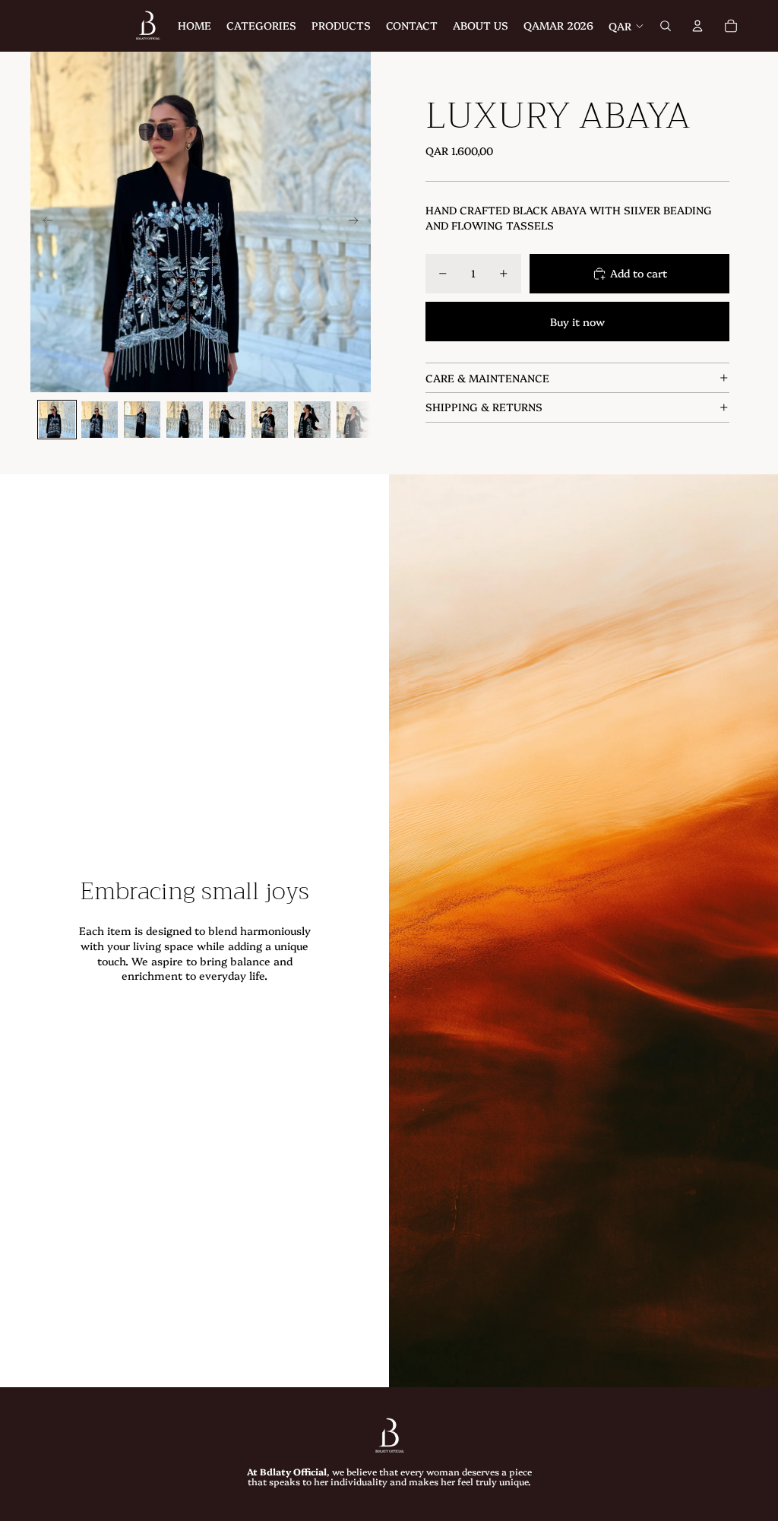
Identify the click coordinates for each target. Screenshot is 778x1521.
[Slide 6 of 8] (269, 419)
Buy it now (577, 321)
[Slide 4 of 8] (184, 419)
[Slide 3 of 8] (142, 419)
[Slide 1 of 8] (57, 419)
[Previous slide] (42, 222)
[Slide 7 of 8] (312, 419)
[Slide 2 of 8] (99, 419)
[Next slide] (358, 222)
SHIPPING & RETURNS (483, 406)
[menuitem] (194, 26)
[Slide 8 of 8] (355, 419)
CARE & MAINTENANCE (487, 377)
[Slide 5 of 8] (227, 419)
